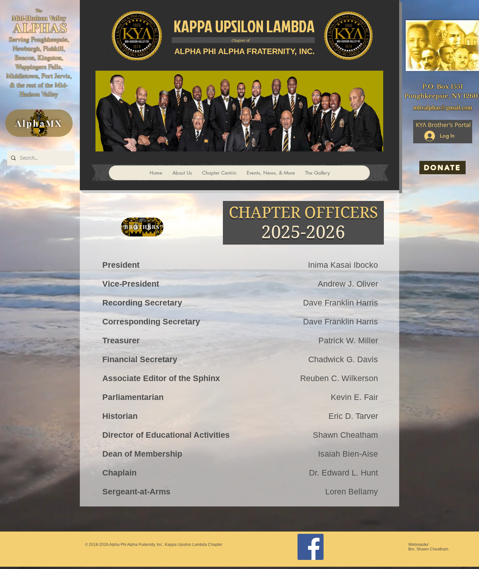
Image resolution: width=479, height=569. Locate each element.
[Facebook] (311, 547)
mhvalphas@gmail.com (442, 107)
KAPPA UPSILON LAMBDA (244, 26)
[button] (219, 172)
